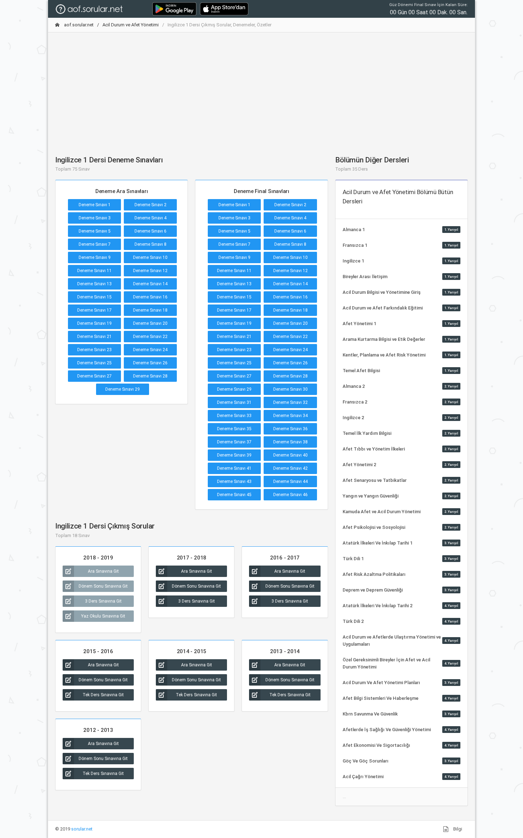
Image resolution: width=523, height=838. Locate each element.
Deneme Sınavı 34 (290, 415)
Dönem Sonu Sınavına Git (103, 586)
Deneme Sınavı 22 (150, 336)
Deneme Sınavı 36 (290, 428)
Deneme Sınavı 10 (150, 257)
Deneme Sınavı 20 (150, 323)
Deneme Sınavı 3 (95, 217)
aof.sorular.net (78, 24)
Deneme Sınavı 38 (290, 441)
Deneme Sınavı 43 (234, 481)
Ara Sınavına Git (103, 571)
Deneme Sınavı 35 (234, 428)
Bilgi (457, 829)
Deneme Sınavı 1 (95, 204)
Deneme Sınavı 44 (290, 481)
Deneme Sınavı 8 (150, 244)
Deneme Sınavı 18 (150, 310)
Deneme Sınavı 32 (290, 402)
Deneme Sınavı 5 (95, 231)
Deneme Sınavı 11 (94, 270)
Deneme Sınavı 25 (94, 362)
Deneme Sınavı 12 (150, 270)
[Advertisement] (261, 88)
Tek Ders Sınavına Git (103, 694)
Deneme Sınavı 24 (150, 349)
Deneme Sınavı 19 (94, 323)
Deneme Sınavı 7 (95, 244)
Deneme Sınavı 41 (234, 468)
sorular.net (82, 829)
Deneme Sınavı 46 (290, 494)
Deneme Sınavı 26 (150, 362)
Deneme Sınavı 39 (234, 455)
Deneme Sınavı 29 (122, 389)
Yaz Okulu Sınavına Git (103, 616)
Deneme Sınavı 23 (94, 349)
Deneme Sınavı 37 (234, 441)
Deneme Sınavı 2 (150, 204)
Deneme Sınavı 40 (290, 455)
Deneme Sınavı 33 (234, 415)
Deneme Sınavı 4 (150, 217)
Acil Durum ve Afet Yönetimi (130, 24)
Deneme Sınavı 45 (234, 494)
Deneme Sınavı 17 (94, 310)
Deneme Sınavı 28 (150, 376)
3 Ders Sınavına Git (103, 601)
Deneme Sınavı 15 (94, 297)
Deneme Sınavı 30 (290, 389)
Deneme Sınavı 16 (150, 297)
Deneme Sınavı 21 (94, 336)
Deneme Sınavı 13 (94, 283)
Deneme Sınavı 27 (94, 376)
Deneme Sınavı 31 (234, 402)
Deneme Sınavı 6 (150, 231)
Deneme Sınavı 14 (150, 283)
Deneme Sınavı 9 (95, 257)
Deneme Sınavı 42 (290, 468)
